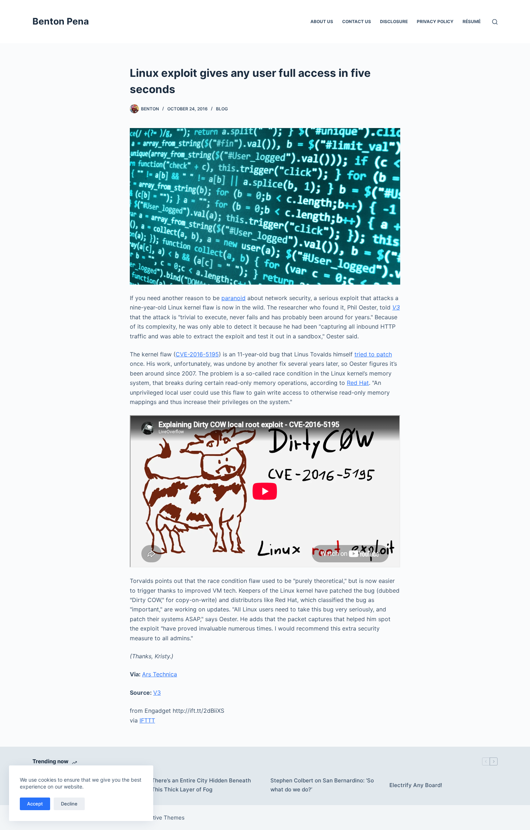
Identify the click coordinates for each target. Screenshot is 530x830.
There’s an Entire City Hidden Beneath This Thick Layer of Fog (201, 785)
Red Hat (358, 382)
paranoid (233, 298)
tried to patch (373, 354)
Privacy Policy (435, 21)
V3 (157, 692)
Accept (35, 804)
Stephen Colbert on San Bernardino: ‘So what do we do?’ (322, 785)
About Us (321, 21)
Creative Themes (163, 817)
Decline (69, 804)
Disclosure (394, 21)
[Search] (495, 22)
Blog (222, 108)
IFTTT (147, 720)
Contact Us (356, 21)
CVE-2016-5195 (197, 354)
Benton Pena (60, 21)
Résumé (472, 21)
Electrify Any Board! (415, 785)
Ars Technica (159, 674)
